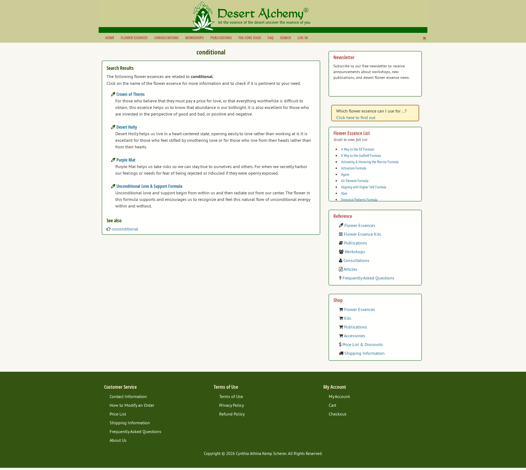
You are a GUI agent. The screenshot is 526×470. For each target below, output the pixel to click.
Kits (347, 318)
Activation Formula (353, 168)
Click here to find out (355, 117)
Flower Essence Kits (362, 234)
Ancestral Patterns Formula (359, 199)
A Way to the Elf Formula (357, 149)
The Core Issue (249, 37)
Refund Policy (232, 414)
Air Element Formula (354, 180)
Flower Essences (134, 37)
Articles (350, 269)
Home (109, 37)
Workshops (194, 37)
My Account (339, 396)
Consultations (166, 37)
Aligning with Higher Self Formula (363, 186)
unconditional (125, 229)
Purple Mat (125, 160)
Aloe (344, 193)
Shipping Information (364, 353)
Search (285, 37)
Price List (118, 414)
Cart (332, 405)
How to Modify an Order (132, 405)
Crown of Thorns (130, 94)
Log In (303, 37)
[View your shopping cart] (424, 38)
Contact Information (128, 396)
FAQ (270, 37)
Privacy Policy (231, 405)
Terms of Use (231, 396)
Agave (345, 174)
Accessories (354, 335)
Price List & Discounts (362, 344)
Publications (221, 37)
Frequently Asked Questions (368, 278)
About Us (118, 440)
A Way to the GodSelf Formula (361, 155)
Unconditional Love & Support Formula (149, 186)
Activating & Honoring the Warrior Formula (370, 161)
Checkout (337, 414)
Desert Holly (126, 127)
